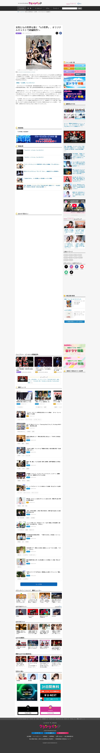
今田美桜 (66, 255)
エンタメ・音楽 (80, 65)
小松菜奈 (75, 257)
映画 (69, 65)
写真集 (75, 255)
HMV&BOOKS (62, 733)
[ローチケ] (79, 3)
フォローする (28, 713)
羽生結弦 (19, 541)
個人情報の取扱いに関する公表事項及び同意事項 (41, 739)
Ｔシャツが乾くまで (21, 529)
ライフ (65, 718)
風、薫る (19, 468)
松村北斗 (28, 517)
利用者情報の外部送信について (63, 739)
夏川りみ (23, 480)
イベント (31, 718)
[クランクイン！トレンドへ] (71, 3)
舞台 (26, 505)
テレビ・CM (28, 455)
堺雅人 (23, 443)
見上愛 (23, 468)
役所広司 (27, 443)
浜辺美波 (71, 255)
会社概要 (29, 736)
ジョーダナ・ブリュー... (37, 419)
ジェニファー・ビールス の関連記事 (27, 354)
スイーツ (50, 718)
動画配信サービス (80, 74)
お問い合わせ (59, 736)
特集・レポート (80, 718)
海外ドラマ (69, 71)
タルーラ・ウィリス (27, 492)
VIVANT (19, 443)
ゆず (23, 541)
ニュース (21, 11)
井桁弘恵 (19, 505)
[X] (66, 266)
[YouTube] (82, 266)
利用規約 (45, 736)
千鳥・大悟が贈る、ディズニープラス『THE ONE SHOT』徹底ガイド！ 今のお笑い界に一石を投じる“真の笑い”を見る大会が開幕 (43, 381)
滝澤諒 (33, 431)
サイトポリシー (37, 736)
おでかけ (44, 718)
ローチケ (37, 733)
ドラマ (23, 455)
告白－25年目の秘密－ (21, 517)
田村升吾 (28, 431)
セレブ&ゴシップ (80, 71)
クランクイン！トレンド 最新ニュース (28, 590)
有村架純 (66, 257)
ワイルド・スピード (21, 419)
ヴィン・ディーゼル (29, 419)
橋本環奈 (71, 257)
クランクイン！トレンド (21, 718)
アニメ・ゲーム (80, 68)
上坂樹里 (27, 468)
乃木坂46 (80, 255)
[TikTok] (71, 272)
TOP (17, 11)
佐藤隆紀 (19, 480)
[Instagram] (71, 266)
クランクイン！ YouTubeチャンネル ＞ (78, 212)
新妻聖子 (28, 480)
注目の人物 (19, 671)
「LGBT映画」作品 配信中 (22, 131)
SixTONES (32, 517)
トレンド (69, 74)
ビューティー (58, 718)
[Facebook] (76, 266)
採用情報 (51, 736)
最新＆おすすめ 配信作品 (24, 654)
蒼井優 (27, 529)
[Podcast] (66, 272)
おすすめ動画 (20, 638)
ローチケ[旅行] (49, 733)
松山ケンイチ (32, 529)
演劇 (23, 505)
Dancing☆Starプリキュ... (22, 431)
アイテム (71, 718)
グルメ (38, 718)
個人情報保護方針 (69, 736)
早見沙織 (27, 541)
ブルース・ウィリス (35, 492)
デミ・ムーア (20, 492)
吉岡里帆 (80, 257)
